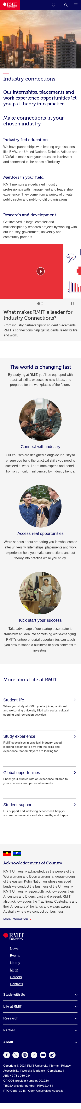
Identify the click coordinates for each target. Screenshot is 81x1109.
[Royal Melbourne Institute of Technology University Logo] (10, 5)
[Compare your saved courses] (56, 5)
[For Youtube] (43, 1057)
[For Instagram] (25, 1057)
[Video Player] (40, 271)
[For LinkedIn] (34, 1057)
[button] (66, 5)
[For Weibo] (52, 1057)
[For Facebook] (6, 1057)
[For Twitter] (15, 1057)
